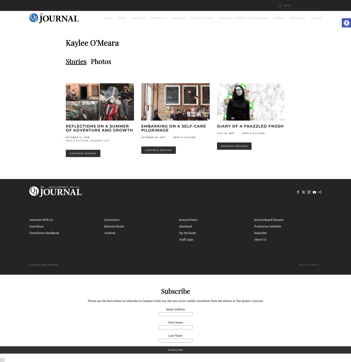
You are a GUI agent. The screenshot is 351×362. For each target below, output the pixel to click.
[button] (346, 22)
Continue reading (83, 153)
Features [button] (138, 18)
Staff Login (186, 239)
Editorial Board (114, 226)
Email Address (175, 309)
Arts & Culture (77, 140)
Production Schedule (267, 226)
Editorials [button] (159, 18)
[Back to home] (54, 18)
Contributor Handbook (44, 233)
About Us (260, 239)
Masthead (185, 226)
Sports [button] (279, 18)
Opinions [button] (178, 18)
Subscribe (260, 233)
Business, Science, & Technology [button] (243, 18)
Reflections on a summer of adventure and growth (99, 128)
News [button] (122, 18)
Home (109, 18)
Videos (317, 18)
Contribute (36, 226)
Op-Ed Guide (187, 233)
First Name (175, 322)
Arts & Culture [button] (202, 18)
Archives (109, 233)
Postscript (298, 18)
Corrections (111, 220)
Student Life (100, 140)
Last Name (175, 336)
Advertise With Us (41, 220)
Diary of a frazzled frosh (250, 126)
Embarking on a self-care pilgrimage (173, 128)
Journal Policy (188, 220)
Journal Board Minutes (269, 220)
